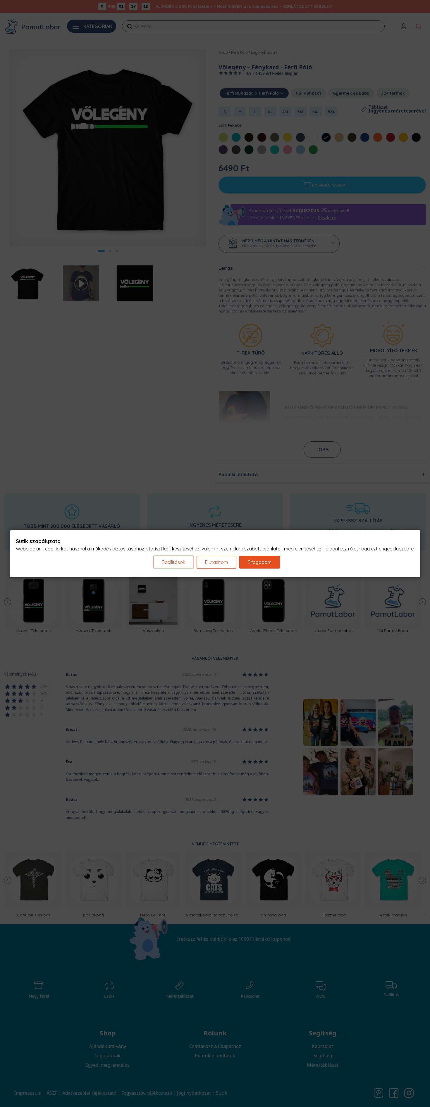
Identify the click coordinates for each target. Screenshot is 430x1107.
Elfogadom (259, 562)
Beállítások (173, 562)
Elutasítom (216, 562)
